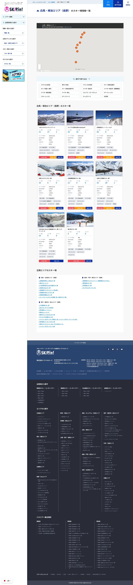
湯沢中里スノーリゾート (66, 441)
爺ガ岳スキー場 (86, 450)
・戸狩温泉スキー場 (86, 285)
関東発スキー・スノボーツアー (45, 388)
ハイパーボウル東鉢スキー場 (111, 495)
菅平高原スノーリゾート (110, 421)
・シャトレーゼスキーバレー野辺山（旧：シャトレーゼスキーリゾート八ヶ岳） (58, 319)
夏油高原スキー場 (41, 448)
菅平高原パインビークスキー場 (111, 433)
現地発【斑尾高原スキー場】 (74, 524)
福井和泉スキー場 (108, 474)
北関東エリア (40, 467)
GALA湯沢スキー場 (65, 457)
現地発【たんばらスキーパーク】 (104, 551)
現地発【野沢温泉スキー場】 (74, 526)
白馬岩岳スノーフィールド (88, 438)
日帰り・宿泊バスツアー (73, 574)
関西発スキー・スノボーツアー (69, 388)
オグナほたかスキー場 (42, 497)
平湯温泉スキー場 (108, 471)
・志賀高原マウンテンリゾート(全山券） (48, 290)
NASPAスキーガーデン (66, 461)
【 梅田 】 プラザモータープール (44, 526)
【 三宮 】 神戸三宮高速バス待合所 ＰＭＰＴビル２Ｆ (48, 524)
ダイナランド (107, 449)
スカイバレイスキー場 (109, 490)
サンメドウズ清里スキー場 (110, 428)
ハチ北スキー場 (108, 502)
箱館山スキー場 (108, 497)
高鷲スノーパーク (108, 451)
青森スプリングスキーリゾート (44, 458)
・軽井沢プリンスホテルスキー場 (46, 314)
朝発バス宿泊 (40, 398)
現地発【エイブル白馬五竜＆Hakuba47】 (77, 565)
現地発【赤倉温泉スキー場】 (74, 540)
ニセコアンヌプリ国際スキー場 (44, 423)
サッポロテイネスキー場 (43, 432)
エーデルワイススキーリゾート (44, 472)
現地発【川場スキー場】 (103, 549)
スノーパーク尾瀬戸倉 (42, 499)
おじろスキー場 (108, 481)
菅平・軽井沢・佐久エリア (111, 413)
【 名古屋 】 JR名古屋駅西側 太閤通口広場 (46, 533)
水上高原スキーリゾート (43, 508)
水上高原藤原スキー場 (42, 510)
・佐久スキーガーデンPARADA (45, 307)
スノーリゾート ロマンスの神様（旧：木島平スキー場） (92, 489)
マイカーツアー (108, 391)
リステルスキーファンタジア (44, 453)
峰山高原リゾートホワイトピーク (111, 508)
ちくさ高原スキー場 (109, 493)
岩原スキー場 (64, 454)
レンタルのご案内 (58, 371)
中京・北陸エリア (109, 443)
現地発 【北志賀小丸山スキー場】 (75, 535)
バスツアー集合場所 (44, 517)
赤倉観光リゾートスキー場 (88, 416)
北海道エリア (40, 413)
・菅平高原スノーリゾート (44, 310)
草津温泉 (82, 574)
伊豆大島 (59, 574)
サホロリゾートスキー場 (43, 430)
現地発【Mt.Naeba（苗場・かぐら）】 (77, 556)
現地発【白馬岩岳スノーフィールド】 (105, 531)
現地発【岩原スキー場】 (74, 560)
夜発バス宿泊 (40, 393)
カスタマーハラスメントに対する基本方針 (76, 374)
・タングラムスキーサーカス (89, 287)
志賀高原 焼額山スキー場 (88, 487)
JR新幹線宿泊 (40, 402)
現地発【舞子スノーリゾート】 (75, 553)
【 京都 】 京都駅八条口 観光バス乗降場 (46, 531)
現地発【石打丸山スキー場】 (74, 558)
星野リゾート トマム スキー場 (44, 425)
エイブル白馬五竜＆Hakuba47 (89, 435)
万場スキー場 (107, 506)
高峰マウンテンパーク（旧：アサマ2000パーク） (113, 436)
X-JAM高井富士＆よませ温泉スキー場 (90, 478)
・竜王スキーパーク (43, 283)
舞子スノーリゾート (65, 448)
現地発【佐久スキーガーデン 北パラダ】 (106, 567)
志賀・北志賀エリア (87, 470)
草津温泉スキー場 (65, 416)
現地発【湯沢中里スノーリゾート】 (76, 562)
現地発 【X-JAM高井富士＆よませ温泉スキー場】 (79, 533)
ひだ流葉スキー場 (108, 467)
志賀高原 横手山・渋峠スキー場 (89, 473)
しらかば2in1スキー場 (66, 424)
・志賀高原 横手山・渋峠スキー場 (46, 280)
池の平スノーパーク (65, 431)
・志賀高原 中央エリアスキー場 (46, 292)
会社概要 (39, 371)
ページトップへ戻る (80, 343)
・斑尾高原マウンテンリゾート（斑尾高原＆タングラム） (96, 280)
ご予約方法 (81, 371)
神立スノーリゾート (65, 450)
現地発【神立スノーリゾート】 (75, 551)
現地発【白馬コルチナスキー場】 (104, 535)
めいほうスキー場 (108, 458)
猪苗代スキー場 (41, 456)
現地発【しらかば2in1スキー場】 (104, 544)
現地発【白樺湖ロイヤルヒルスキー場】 (106, 542)
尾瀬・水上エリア (42, 476)
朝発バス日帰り (41, 395)
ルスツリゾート (41, 416)
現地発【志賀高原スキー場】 (74, 538)
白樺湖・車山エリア (66, 421)
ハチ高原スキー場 (108, 499)
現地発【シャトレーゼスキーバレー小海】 (106, 556)
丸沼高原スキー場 (41, 506)
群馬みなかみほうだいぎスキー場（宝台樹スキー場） (47, 480)
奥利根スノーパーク (42, 488)
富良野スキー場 (41, 428)
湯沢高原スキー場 (65, 459)
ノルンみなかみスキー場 (43, 490)
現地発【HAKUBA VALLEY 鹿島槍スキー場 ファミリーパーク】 (80, 567)
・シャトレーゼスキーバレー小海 (46, 326)
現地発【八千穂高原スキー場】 (104, 560)
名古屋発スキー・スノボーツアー (91, 388)
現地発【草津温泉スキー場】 (103, 538)
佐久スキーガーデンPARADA (110, 419)
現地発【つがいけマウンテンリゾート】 (106, 528)
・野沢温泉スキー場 (86, 283)
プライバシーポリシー (57, 374)
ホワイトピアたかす (109, 456)
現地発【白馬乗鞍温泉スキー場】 (104, 533)
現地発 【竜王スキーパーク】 (75, 531)
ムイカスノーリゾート (65, 468)
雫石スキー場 (40, 445)
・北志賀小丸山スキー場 (44, 287)
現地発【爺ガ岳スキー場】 (103, 524)
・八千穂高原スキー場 (43, 305)
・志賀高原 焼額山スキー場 (45, 295)
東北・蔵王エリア (42, 436)
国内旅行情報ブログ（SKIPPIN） (99, 574)
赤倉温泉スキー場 (86, 421)
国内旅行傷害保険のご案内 (43, 374)
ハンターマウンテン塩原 (43, 470)
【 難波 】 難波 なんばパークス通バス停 (46, 528)
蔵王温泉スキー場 (41, 440)
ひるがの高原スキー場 (109, 453)
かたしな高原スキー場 (42, 501)
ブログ (74, 371)
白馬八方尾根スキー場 (87, 444)
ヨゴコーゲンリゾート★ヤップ (111, 511)
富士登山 (88, 574)
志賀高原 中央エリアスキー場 (89, 484)
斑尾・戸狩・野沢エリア (89, 454)
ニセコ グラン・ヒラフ (42, 421)
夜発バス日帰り (41, 391)
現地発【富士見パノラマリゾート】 (105, 553)
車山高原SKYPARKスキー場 (67, 433)
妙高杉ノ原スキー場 (87, 423)
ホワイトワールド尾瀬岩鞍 (43, 492)
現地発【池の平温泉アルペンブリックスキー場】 (79, 547)
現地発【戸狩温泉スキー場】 (74, 528)
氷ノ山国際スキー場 (109, 484)
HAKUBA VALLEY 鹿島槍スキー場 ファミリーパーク (92, 447)
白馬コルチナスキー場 (87, 440)
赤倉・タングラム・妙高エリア (91, 413)
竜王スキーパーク (86, 475)
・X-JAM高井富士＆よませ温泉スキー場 (48, 285)
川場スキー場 (40, 483)
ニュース (68, 371)
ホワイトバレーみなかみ (43, 504)
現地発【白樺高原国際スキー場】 (104, 547)
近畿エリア (107, 478)
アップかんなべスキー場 (110, 486)
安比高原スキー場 (41, 460)
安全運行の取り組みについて (94, 371)
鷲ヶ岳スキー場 (108, 460)
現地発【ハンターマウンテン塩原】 (105, 558)
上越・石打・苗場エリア (67, 437)
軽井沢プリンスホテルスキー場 (111, 425)
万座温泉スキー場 (41, 495)
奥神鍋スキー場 (108, 488)
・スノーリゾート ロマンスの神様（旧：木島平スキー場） (52, 297)
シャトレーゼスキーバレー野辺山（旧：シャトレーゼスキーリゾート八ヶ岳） (113, 430)
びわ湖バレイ (107, 504)
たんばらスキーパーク (42, 486)
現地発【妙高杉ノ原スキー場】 (75, 544)
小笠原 (64, 574)
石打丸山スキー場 (65, 452)
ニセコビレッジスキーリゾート (44, 419)
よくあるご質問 (47, 371)
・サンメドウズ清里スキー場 (45, 317)
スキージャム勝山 (108, 447)
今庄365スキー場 (108, 462)
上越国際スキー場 (65, 445)
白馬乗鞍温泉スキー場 (87, 442)
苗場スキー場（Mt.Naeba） (67, 443)
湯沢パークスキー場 (65, 463)
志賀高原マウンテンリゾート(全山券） (91, 482)
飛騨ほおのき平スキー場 (110, 469)
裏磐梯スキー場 (41, 462)
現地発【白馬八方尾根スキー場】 (104, 526)
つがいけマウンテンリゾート (89, 433)
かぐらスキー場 (64, 470)
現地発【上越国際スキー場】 (74, 549)
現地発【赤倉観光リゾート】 (74, 542)
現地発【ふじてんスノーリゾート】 (105, 565)
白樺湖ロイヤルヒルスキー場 (67, 429)
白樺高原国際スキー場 (65, 426)
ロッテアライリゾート (87, 425)
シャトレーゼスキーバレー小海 (111, 439)
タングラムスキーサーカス (88, 465)
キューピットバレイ (65, 466)
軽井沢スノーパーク (109, 423)
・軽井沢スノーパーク (43, 312)
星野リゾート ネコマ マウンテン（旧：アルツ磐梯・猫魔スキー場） (47, 450)
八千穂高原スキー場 (109, 416)
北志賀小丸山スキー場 (87, 480)
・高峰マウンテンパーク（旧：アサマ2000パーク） (51, 324)
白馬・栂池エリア (87, 430)
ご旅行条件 (106, 371)
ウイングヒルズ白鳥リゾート (111, 465)
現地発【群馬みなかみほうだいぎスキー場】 (107, 562)
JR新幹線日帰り (41, 400)
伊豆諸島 (53, 574)
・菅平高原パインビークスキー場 (46, 321)
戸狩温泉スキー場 (86, 463)
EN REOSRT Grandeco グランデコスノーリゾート (47, 442)
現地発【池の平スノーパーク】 (104, 540)
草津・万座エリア (65, 413)
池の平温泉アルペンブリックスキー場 (91, 419)
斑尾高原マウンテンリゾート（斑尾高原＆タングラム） (91, 458)
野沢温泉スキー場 (86, 461)
